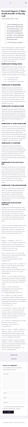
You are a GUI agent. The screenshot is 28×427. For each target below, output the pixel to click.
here (7, 229)
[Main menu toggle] (25, 2)
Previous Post (14, 355)
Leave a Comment (6, 18)
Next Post (14, 359)
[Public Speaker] (6, 3)
